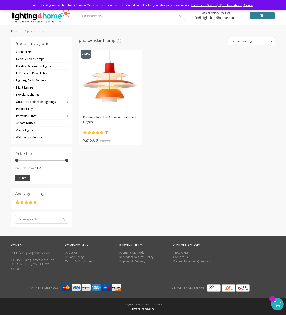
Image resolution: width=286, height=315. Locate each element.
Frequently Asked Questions (192, 261)
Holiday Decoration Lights (33, 66)
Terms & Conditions (78, 261)
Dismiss (248, 5)
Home (14, 31)
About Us (71, 253)
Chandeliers (24, 52)
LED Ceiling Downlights (31, 73)
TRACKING (180, 253)
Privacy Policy (74, 257)
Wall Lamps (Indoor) (29, 137)
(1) (28, 202)
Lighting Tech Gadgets (31, 80)
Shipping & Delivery (132, 261)
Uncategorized (26, 123)
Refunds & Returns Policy (136, 257)
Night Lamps (24, 87)
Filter (22, 178)
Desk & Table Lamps (30, 59)
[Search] (64, 219)
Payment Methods (131, 253)
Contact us (180, 257)
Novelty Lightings (27, 94)
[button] (251, 41)
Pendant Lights (26, 109)
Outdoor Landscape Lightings (36, 102)
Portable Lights (26, 116)
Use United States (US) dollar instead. (216, 5)
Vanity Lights (24, 130)
